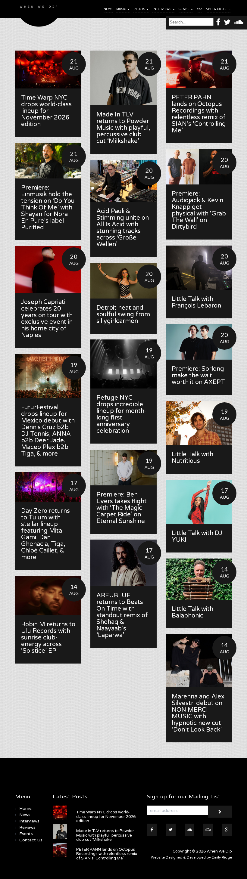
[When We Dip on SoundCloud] (238, 22)
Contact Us (30, 840)
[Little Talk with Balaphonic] (199, 579)
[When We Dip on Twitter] (227, 22)
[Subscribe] (220, 812)
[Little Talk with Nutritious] (199, 423)
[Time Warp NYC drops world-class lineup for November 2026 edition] (48, 69)
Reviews (27, 827)
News (108, 9)
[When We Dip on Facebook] (218, 22)
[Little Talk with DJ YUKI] (199, 502)
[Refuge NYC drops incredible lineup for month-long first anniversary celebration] (123, 363)
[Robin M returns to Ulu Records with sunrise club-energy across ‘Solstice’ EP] (48, 595)
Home (25, 808)
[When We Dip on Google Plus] (227, 830)
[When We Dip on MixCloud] (208, 830)
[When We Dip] (39, 15)
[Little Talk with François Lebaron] (199, 268)
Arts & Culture (218, 9)
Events (139, 9)
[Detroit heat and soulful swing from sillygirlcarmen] (123, 281)
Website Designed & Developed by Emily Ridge (191, 857)
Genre (184, 9)
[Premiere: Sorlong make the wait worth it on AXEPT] (199, 342)
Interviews (162, 9)
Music (121, 9)
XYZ (199, 9)
